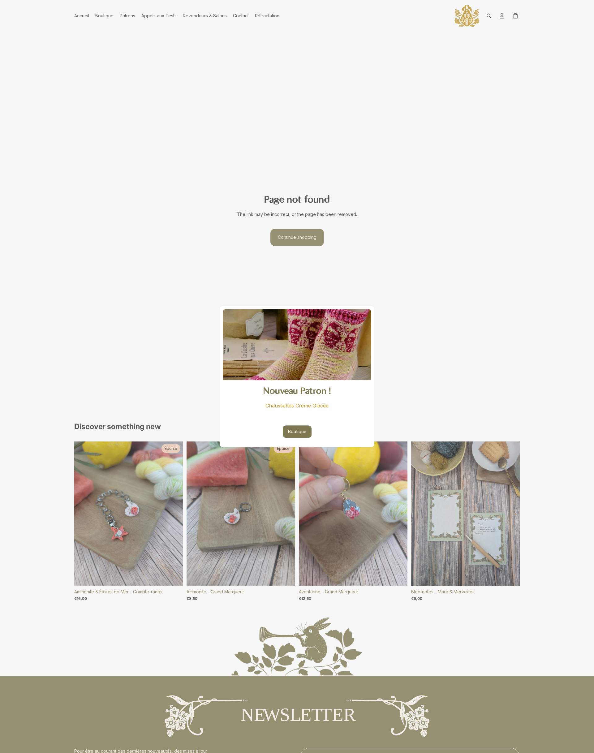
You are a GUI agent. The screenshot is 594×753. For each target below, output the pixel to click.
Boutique (297, 431)
